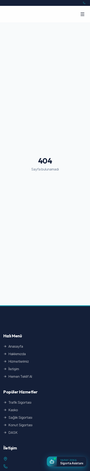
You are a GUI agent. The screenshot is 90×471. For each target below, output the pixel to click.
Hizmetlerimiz (18, 361)
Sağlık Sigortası (20, 417)
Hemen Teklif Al (20, 376)
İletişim (13, 369)
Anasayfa (15, 346)
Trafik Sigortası (19, 402)
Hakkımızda (17, 354)
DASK (13, 432)
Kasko (13, 410)
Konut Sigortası (20, 425)
